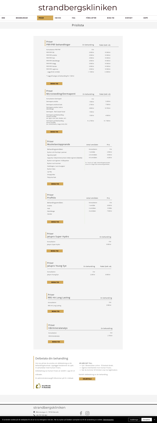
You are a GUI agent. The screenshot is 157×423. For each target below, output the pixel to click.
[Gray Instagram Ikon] (87, 413)
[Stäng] (154, 419)
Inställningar (134, 419)
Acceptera (146, 419)
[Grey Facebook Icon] (81, 413)
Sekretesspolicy (108, 419)
